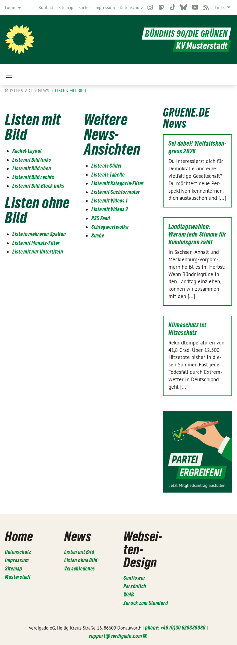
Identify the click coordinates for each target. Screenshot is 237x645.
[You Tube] (195, 7)
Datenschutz (131, 7)
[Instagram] (150, 7)
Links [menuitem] (220, 7)
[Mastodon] (161, 7)
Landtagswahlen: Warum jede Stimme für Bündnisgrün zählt (197, 234)
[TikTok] (173, 7)
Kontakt (46, 7)
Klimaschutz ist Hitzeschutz (187, 328)
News (44, 90)
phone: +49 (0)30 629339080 (175, 627)
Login (10, 7)
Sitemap (65, 7)
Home (19, 536)
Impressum (104, 7)
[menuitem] (46, 7)
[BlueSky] (184, 7)
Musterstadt (19, 90)
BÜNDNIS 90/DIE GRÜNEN (186, 33)
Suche (83, 7)
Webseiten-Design (142, 549)
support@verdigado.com (115, 636)
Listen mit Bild (70, 90)
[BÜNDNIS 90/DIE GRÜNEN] (20, 39)
